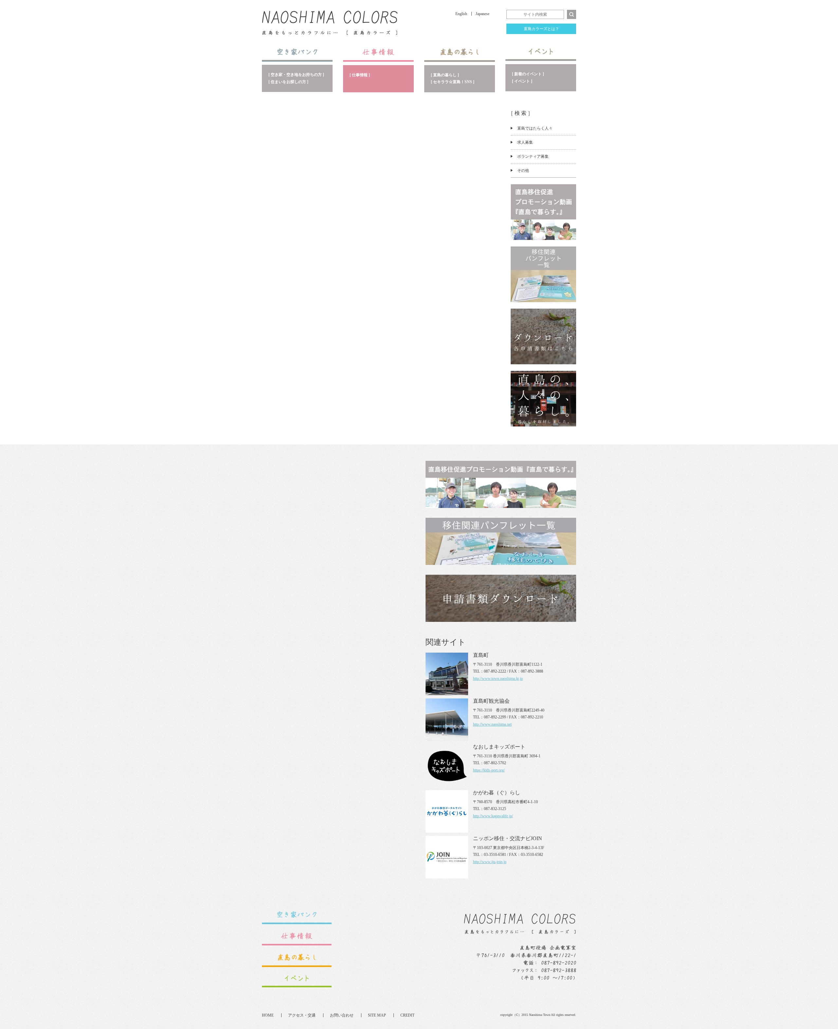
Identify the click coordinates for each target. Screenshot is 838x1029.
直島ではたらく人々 (535, 128)
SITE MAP (377, 1015)
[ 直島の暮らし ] (445, 75)
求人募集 (525, 142)
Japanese (482, 13)
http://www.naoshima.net (492, 724)
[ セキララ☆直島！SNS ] (452, 82)
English (461, 13)
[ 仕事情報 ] (360, 75)
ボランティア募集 (533, 156)
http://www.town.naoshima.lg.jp (498, 678)
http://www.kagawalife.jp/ (493, 816)
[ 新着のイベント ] (528, 74)
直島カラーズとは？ (541, 29)
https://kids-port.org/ (489, 770)
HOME (268, 1015)
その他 (523, 170)
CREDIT (407, 1015)
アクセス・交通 (302, 1015)
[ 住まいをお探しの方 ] (288, 82)
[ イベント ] (522, 81)
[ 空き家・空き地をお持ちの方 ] (296, 74)
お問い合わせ (342, 1015)
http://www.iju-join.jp (489, 861)
